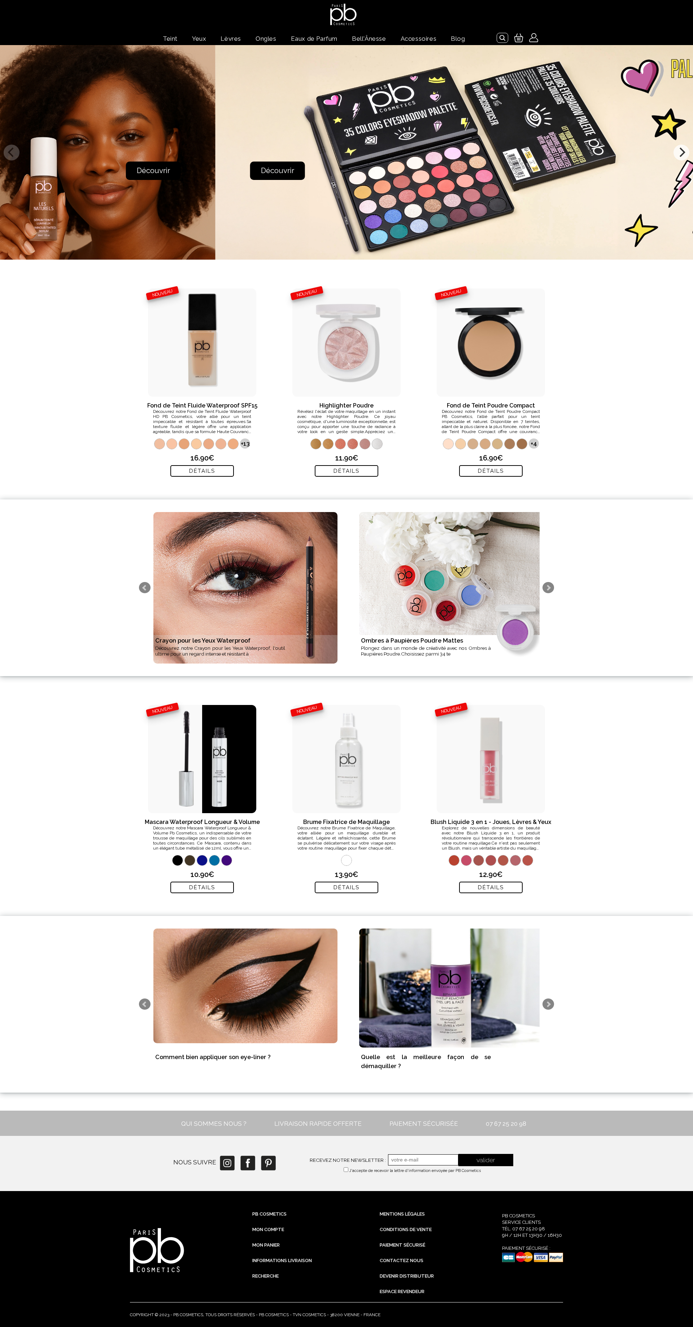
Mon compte (268, 1229)
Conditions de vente (406, 1229)
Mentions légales (402, 1214)
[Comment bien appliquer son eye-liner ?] (245, 986)
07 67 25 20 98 (506, 1123)
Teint (170, 38)
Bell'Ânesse (369, 38)
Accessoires (419, 38)
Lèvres (231, 38)
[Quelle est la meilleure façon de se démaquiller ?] (451, 988)
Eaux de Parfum (314, 38)
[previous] (11, 152)
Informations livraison (282, 1260)
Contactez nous (401, 1260)
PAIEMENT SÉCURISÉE (423, 1123)
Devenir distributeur (407, 1276)
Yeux (199, 38)
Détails (202, 471)
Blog (458, 38)
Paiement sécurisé (402, 1245)
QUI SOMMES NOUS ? (214, 1123)
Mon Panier (266, 1245)
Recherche (265, 1276)
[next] (681, 152)
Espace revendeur (402, 1291)
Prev (145, 588)
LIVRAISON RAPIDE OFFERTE (318, 1123)
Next (548, 588)
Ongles (266, 38)
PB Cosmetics (269, 1214)
